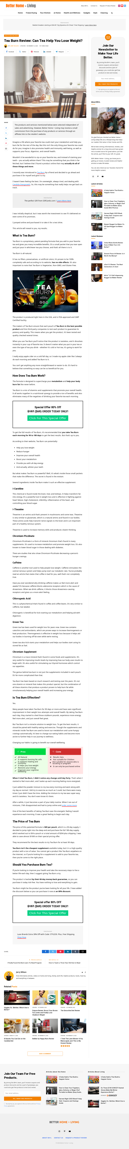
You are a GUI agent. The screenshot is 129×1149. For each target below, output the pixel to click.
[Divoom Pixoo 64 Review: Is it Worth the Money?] (96, 256)
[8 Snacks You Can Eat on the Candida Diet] (17, 1026)
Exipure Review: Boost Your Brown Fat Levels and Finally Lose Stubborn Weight (45, 1013)
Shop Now (21, 937)
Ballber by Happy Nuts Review (43, 1039)
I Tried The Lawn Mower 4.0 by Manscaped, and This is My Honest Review (72, 1041)
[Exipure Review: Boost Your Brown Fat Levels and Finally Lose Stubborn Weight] (45, 997)
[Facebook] (6, 128)
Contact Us (94, 6)
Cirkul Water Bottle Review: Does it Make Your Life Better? (113, 245)
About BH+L (84, 6)
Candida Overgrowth (21, 184)
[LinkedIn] (6, 138)
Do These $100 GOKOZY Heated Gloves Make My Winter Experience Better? (112, 1090)
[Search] (112, 13)
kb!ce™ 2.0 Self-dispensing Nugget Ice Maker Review (113, 276)
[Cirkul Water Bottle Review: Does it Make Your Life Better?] (96, 245)
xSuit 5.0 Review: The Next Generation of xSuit (113, 266)
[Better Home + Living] (19, 6)
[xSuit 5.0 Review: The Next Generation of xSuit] (96, 267)
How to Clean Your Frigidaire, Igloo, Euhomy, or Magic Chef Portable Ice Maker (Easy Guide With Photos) (114, 204)
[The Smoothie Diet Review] (73, 997)
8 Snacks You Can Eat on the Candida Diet (14, 1040)
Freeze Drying (31, 13)
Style (95, 13)
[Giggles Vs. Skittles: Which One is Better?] (17, 997)
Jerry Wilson (14, 46)
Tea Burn (41, 172)
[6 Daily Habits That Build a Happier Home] (96, 193)
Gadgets (86, 13)
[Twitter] (6, 133)
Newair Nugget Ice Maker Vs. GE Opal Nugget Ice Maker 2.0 (114, 226)
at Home (57, 13)
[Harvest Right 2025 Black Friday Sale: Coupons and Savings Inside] (96, 216)
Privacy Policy (109, 91)
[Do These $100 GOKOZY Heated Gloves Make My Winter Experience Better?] (93, 1090)
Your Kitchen (45, 13)
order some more (69, 805)
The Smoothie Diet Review (70, 1010)
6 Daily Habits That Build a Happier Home (113, 191)
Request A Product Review (107, 6)
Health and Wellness (72, 13)
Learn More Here (64, 200)
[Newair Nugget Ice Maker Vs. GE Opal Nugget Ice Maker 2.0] (96, 227)
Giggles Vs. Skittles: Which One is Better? (16, 1009)
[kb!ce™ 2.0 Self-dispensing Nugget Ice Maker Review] (96, 278)
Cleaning (104, 13)
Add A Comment (45, 1054)
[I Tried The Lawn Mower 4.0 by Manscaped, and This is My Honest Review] (73, 1026)
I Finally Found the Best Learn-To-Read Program (24, 963)
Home (20, 13)
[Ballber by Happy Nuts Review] (45, 1026)
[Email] (6, 148)
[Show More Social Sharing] (68, 52)
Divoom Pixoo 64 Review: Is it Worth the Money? (114, 255)
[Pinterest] (6, 143)
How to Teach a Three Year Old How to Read (64, 963)
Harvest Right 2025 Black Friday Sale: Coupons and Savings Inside (113, 215)
